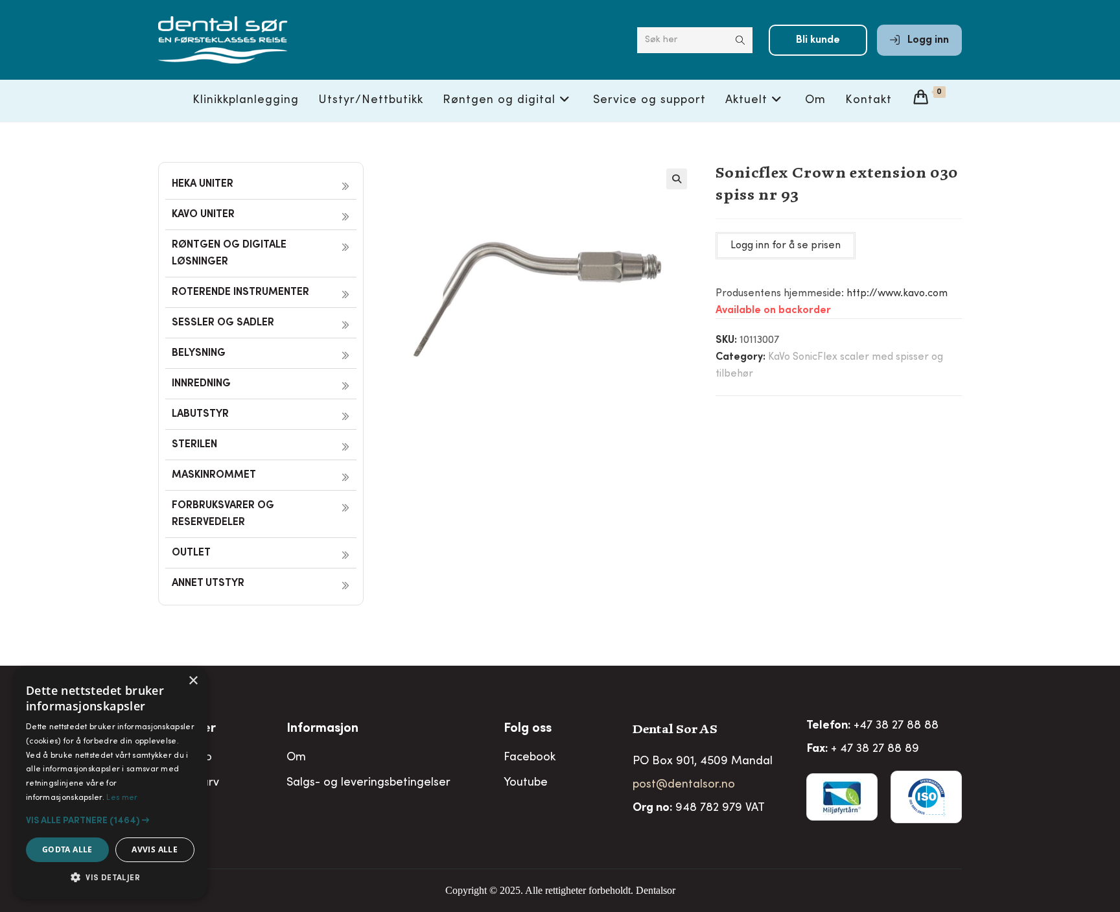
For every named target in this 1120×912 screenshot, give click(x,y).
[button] (676, 179)
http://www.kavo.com (897, 293)
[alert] (110, 783)
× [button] (193, 681)
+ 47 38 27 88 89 (875, 749)
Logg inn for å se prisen (785, 245)
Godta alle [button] (67, 849)
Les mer (121, 798)
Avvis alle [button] (155, 849)
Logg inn (927, 40)
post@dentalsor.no (684, 785)
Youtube (526, 783)
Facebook (529, 758)
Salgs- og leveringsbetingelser (368, 783)
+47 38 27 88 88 (896, 726)
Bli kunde (818, 40)
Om (296, 758)
